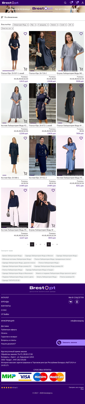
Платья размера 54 (67, 277)
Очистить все (6, 28)
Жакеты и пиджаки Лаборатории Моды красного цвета (56, 273)
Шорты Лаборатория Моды (47, 277)
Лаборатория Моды (20, 25)
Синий (62, 25)
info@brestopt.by (77, 321)
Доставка (5, 326)
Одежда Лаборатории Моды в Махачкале (17, 273)
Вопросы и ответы (8, 340)
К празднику (42, 25)
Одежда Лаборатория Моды (66, 256)
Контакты (6, 306)
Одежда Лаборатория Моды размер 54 (16, 266)
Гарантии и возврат (9, 337)
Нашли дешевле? (8, 344)
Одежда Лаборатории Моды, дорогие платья (18, 263)
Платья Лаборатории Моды (12, 270)
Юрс (32, 25)
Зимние (53, 25)
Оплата (4, 333)
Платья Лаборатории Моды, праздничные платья (52, 259)
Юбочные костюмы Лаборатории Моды (16, 259)
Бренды (5, 302)
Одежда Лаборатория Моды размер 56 (48, 266)
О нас (4, 310)
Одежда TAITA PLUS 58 (10, 280)
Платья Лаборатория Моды (49, 263)
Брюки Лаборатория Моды (12, 256)
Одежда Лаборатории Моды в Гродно (39, 270)
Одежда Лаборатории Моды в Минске (39, 256)
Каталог (5, 297)
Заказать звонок (69, 342)
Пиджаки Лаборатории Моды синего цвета (17, 277)
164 (70, 25)
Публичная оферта (9, 330)
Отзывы (5, 314)
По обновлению (10, 17)
